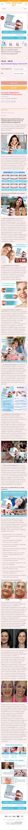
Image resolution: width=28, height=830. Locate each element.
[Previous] (3, 26)
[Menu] (2, 4)
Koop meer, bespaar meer (6, 68)
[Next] (24, 26)
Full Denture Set (14, 4)
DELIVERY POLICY (10, 820)
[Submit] (25, 9)
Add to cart (14, 83)
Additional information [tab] (7, 112)
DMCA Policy (18, 820)
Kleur (2, 73)
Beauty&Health (14, 98)
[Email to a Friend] (10, 101)
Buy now (14, 88)
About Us (5, 819)
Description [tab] (4, 110)
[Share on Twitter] (7, 101)
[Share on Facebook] (5, 101)
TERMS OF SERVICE (20, 819)
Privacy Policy (12, 819)
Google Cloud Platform (16, 823)
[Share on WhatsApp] (2, 101)
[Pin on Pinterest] (12, 101)
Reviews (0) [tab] (4, 115)
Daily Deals (8, 98)
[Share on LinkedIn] (14, 101)
